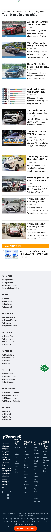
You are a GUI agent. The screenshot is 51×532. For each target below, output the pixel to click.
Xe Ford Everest (8, 374)
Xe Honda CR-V (8, 342)
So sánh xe (26, 474)
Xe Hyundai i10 (7, 323)
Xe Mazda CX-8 (8, 358)
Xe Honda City (7, 336)
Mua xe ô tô (17, 448)
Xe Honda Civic (7, 339)
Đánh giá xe (26, 466)
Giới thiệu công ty (36, 450)
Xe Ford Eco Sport (9, 377)
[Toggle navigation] (47, 2)
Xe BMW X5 (6, 417)
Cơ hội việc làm (36, 488)
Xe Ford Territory (8, 379)
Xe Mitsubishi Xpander (10, 392)
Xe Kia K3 (5, 299)
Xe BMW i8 (6, 411)
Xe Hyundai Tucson (9, 326)
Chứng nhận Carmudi (37, 498)
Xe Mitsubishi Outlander (11, 401)
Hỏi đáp (27, 492)
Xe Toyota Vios (7, 280)
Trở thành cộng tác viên (17, 466)
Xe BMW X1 (6, 414)
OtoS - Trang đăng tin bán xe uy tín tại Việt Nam (46, 461)
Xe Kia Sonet (7, 307)
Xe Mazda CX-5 (8, 355)
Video (26, 488)
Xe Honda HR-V (8, 345)
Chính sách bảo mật (36, 465)
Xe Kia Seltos (7, 301)
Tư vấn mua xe (27, 452)
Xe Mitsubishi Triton (9, 398)
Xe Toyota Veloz (8, 283)
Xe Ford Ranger (8, 382)
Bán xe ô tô (17, 455)
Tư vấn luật (27, 459)
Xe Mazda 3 (6, 363)
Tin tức (27, 447)
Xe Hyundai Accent (9, 317)
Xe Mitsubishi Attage (10, 395)
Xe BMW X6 (6, 420)
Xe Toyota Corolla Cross (11, 288)
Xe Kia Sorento (7, 304)
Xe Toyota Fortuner (9, 285)
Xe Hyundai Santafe (9, 320)
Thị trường (26, 482)
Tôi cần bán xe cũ (26, 528)
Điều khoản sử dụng (36, 477)
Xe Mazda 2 (6, 361)
